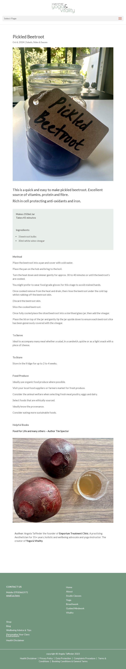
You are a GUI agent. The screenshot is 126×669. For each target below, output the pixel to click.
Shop (8, 622)
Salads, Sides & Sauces (36, 42)
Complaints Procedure (84, 658)
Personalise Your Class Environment (18, 635)
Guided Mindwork (75, 609)
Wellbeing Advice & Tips (18, 630)
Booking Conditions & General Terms (69, 661)
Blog (8, 626)
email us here (13, 595)
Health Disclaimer (15, 641)
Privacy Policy (46, 658)
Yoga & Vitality (34, 540)
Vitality (70, 613)
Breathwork (72, 604)
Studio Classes (73, 596)
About (69, 592)
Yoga (68, 600)
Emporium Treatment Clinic (73, 533)
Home (69, 587)
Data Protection (63, 658)
